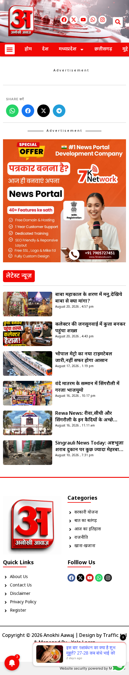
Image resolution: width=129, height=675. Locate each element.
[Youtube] (83, 20)
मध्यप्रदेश (67, 49)
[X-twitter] (74, 20)
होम (28, 49)
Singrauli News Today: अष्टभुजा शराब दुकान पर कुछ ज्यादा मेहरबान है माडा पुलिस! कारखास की (90, 447)
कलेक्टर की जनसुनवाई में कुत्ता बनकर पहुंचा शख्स (90, 327)
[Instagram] (102, 20)
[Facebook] (64, 20)
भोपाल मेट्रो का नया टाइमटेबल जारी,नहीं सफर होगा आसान (83, 357)
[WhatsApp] (12, 110)
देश (45, 49)
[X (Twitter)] (43, 110)
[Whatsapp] (93, 20)
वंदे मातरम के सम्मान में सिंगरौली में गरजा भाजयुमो (87, 387)
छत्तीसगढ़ (103, 49)
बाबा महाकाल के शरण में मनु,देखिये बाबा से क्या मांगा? (88, 298)
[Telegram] (59, 110)
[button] (118, 22)
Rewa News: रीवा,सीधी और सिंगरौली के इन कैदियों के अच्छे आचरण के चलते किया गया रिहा (85, 417)
